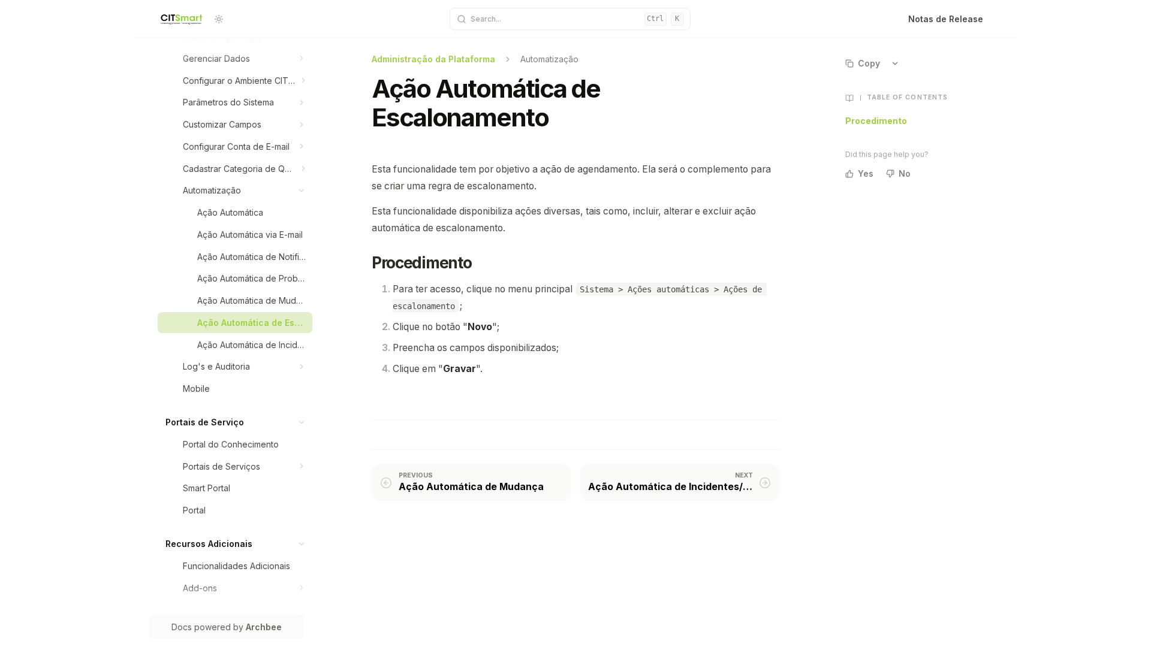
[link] (244, 58)
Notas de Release (945, 19)
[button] (302, 58)
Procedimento (876, 121)
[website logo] (181, 19)
